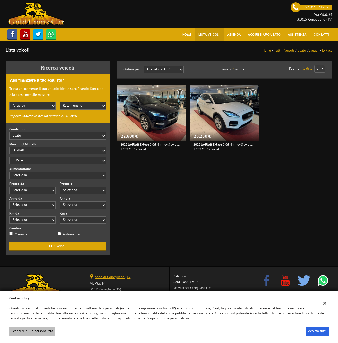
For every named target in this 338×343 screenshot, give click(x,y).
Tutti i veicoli (284, 51)
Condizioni (17, 129)
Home (186, 34)
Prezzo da (16, 184)
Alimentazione (20, 169)
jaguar (314, 51)
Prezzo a (66, 184)
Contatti (321, 34)
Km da (14, 214)
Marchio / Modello (23, 144)
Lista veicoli (209, 34)
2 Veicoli (59, 246)
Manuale (21, 234)
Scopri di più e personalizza (32, 331)
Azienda (234, 34)
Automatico (71, 234)
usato (301, 51)
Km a (63, 214)
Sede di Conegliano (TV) (113, 277)
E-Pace (327, 51)
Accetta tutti (317, 331)
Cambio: (15, 228)
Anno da (15, 199)
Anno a (65, 199)
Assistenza (297, 34)
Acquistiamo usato (264, 34)
